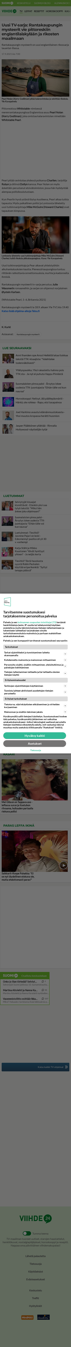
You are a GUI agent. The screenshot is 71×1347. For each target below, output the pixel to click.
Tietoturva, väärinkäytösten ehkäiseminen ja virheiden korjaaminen (32, 706)
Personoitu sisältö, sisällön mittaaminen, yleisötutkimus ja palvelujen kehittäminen (33, 666)
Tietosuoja (35, 750)
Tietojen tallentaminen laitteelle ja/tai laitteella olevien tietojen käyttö (32, 673)
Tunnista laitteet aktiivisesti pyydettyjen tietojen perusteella (28, 692)
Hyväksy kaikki (35, 735)
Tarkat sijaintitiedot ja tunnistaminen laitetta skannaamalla (27, 654)
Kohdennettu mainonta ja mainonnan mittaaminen (30, 659)
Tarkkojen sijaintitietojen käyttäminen (23, 685)
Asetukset (35, 743)
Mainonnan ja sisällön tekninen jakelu (23, 711)
